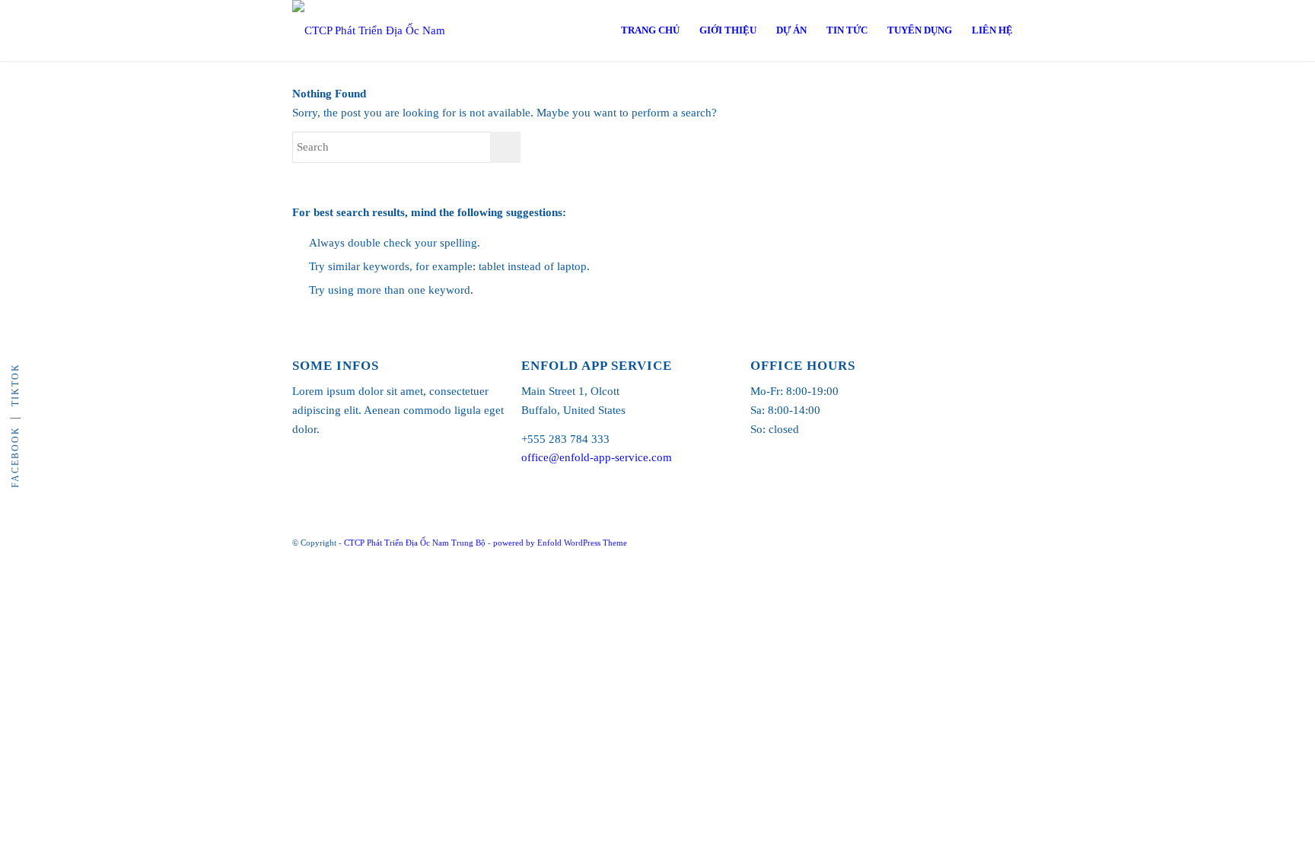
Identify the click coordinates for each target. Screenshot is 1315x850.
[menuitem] (650, 30)
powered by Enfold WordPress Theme (560, 542)
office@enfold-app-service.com (596, 457)
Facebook (15, 457)
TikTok (15, 384)
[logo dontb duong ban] (383, 30)
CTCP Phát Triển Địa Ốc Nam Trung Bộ (415, 542)
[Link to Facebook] (1011, 541)
